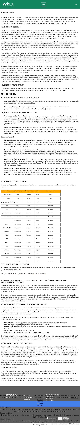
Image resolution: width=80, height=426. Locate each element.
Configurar (40, 401)
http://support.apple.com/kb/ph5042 (21, 331)
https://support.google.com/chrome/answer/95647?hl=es (30, 325)
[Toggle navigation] (43, 4)
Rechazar (40, 403)
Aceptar (40, 405)
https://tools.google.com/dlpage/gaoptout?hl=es (22, 364)
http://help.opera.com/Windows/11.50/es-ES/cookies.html (29, 332)
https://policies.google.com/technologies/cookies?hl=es (26, 273)
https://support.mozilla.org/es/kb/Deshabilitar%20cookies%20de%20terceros (41, 323)
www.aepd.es (72, 380)
